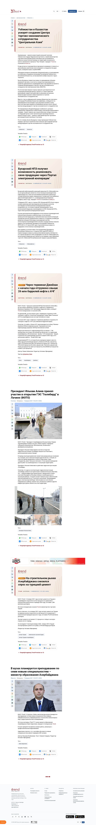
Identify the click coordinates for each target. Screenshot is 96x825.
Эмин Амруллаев (23, 743)
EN (78, 822)
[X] (19, 816)
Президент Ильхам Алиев (25, 530)
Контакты (47, 795)
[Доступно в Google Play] (80, 816)
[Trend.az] (16, 11)
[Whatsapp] (12, 816)
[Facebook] (16, 816)
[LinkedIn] (28, 816)
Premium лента (33, 792)
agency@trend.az (14, 807)
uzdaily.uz (51, 199)
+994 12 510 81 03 (15, 805)
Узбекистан (21, 129)
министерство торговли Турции (36, 634)
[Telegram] (25, 816)
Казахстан (29, 129)
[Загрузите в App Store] (70, 816)
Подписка (61, 790)
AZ (80, 822)
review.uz (27, 63)
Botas (20, 360)
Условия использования (78, 790)
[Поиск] (54, 11)
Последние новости (34, 790)
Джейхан (35, 360)
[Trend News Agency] (15, 790)
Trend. (54, 724)
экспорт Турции (22, 634)
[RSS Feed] (31, 816)
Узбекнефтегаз (30, 244)
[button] (12, 21)
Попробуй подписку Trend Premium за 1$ (32, 144)
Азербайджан (27, 360)
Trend (52, 61)
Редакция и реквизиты (50, 792)
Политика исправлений (50, 800)
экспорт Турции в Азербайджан (26, 637)
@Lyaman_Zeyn (27, 354)
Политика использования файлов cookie (78, 801)
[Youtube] (22, 816)
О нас (46, 790)
